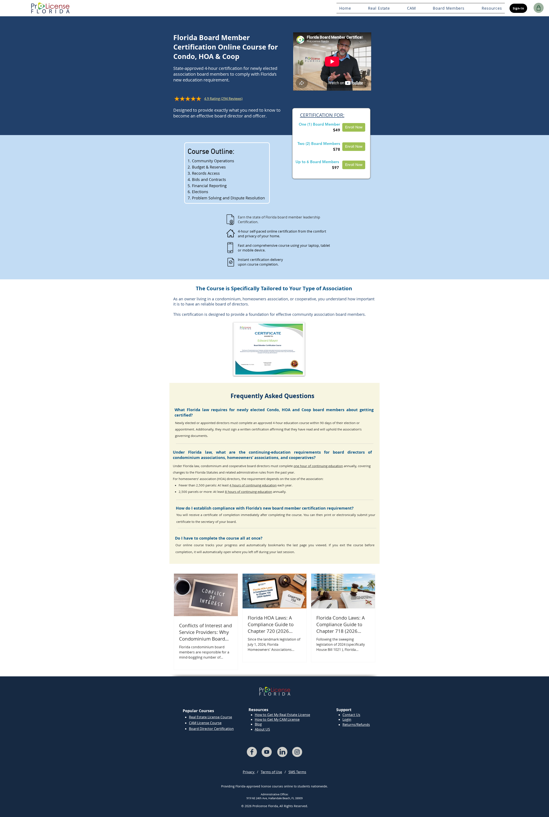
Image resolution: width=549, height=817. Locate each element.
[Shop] (539, 8)
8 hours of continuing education (248, 491)
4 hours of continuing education (253, 485)
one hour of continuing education (318, 466)
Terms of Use (271, 772)
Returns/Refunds (356, 724)
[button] (449, 8)
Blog (258, 724)
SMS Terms (297, 772)
